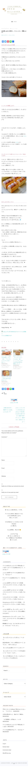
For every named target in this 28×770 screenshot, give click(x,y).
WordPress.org (7, 753)
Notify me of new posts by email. (10, 492)
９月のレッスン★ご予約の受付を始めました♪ (6, 378)
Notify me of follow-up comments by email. (13, 486)
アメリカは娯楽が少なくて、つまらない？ (13, 729)
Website (4, 476)
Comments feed (7, 750)
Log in (4, 743)
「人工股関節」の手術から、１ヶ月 (12, 719)
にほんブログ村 (14, 402)
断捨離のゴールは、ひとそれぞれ (11, 623)
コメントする (14, 28)
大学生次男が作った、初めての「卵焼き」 (13, 714)
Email (3, 468)
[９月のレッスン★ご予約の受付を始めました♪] (7, 373)
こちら (24, 136)
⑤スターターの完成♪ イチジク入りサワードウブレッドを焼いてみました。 (14, 584)
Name (3, 460)
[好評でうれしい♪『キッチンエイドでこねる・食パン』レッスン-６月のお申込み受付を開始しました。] (18, 352)
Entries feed (6, 746)
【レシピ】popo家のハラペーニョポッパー (14, 647)
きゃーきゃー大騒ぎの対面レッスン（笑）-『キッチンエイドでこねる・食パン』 (6, 359)
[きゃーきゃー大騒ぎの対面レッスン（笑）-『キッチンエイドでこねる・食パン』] (7, 352)
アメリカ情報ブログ (7, 335)
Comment (4, 437)
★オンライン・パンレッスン (8, 35)
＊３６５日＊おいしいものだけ (14, 10)
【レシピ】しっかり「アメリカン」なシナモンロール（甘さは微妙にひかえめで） (14, 611)
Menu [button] (15, 21)
